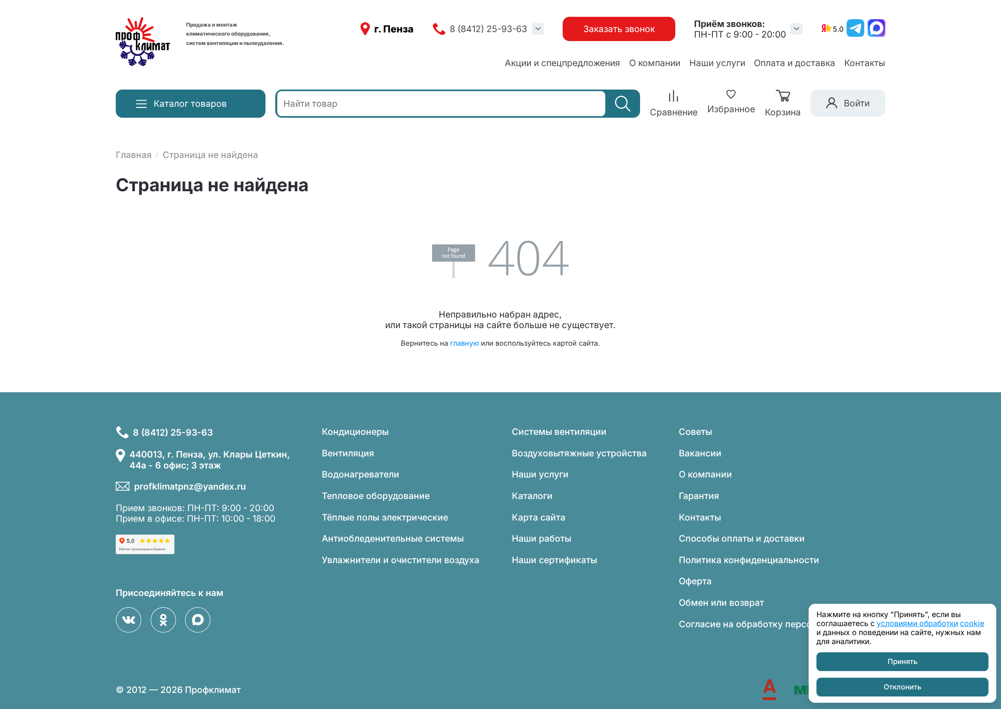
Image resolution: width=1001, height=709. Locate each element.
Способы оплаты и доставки (742, 538)
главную (464, 343)
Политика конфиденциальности (749, 560)
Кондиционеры (355, 431)
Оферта (695, 581)
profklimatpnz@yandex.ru (190, 486)
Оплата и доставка (794, 62)
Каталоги (532, 495)
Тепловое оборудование (376, 495)
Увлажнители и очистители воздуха (400, 560)
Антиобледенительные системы (393, 538)
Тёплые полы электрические (385, 517)
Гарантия (699, 495)
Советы (695, 431)
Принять (902, 661)
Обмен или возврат (721, 602)
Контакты (864, 62)
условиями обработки (917, 623)
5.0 (838, 28)
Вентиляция (348, 453)
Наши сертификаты (554, 560)
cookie (972, 623)
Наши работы (541, 538)
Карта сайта (538, 517)
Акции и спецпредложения (562, 62)
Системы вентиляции (559, 431)
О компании (654, 62)
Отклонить (902, 686)
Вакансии (700, 453)
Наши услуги (717, 62)
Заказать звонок (619, 28)
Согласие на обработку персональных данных (782, 624)
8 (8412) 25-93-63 (488, 28)
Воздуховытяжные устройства (579, 453)
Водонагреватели (360, 474)
